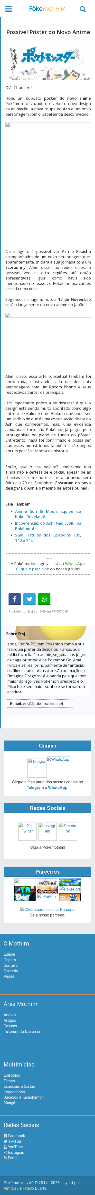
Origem (10, 960)
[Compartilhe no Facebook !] (15, 599)
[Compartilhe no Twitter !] (29, 599)
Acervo (10, 1015)
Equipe (9, 954)
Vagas (9, 976)
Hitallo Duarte (35, 1188)
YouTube (15, 1147)
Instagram (16, 1152)
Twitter (14, 1141)
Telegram (35, 787)
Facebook (16, 1136)
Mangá (9, 1103)
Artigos (10, 1020)
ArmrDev (11, 1188)
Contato (11, 965)
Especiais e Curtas (19, 1086)
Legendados (14, 1092)
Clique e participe (32, 569)
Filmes (9, 1081)
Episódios (12, 1075)
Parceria (11, 971)
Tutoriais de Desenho (22, 1031)
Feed (12, 1158)
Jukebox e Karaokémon (24, 1097)
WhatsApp (57, 787)
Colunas (10, 1026)
